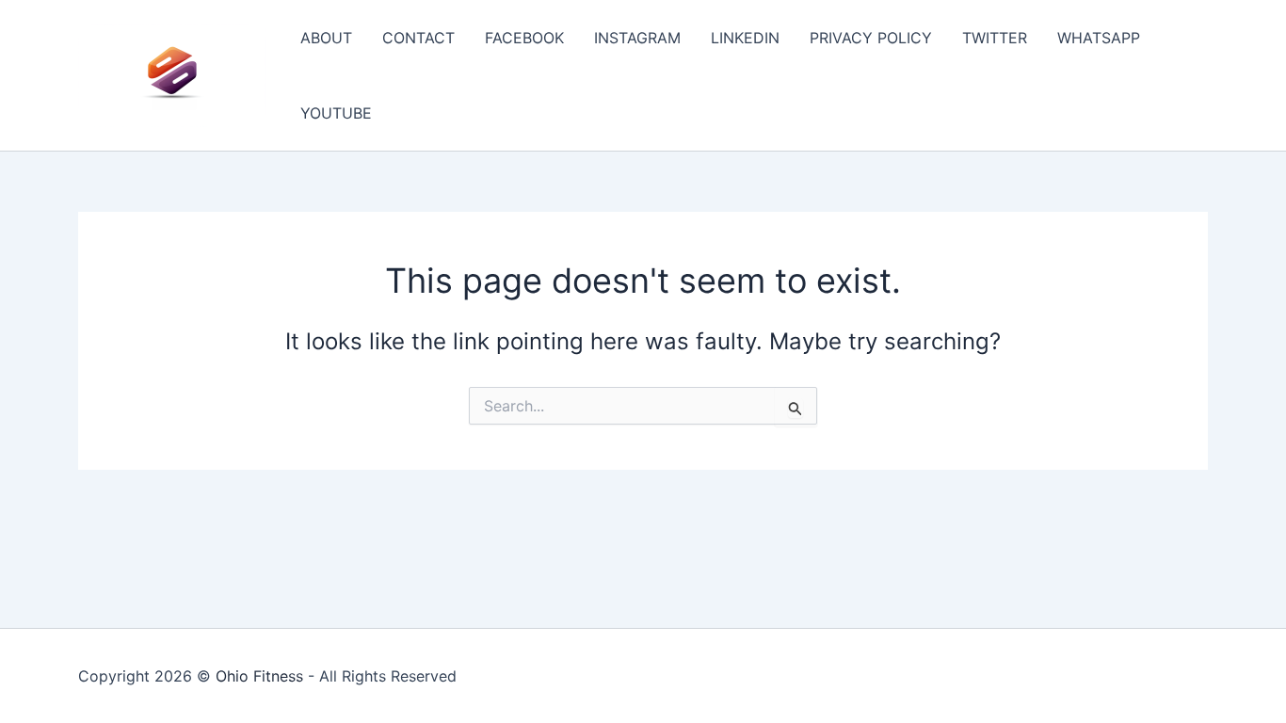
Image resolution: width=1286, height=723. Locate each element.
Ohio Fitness (259, 676)
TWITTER (994, 37)
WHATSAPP (1098, 37)
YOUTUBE (336, 113)
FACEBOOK (524, 37)
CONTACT (418, 37)
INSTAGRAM (637, 37)
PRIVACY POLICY (871, 37)
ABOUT (326, 37)
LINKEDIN (745, 37)
